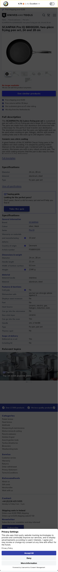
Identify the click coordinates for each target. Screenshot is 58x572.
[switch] (52, 3)
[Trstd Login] (54, 3)
